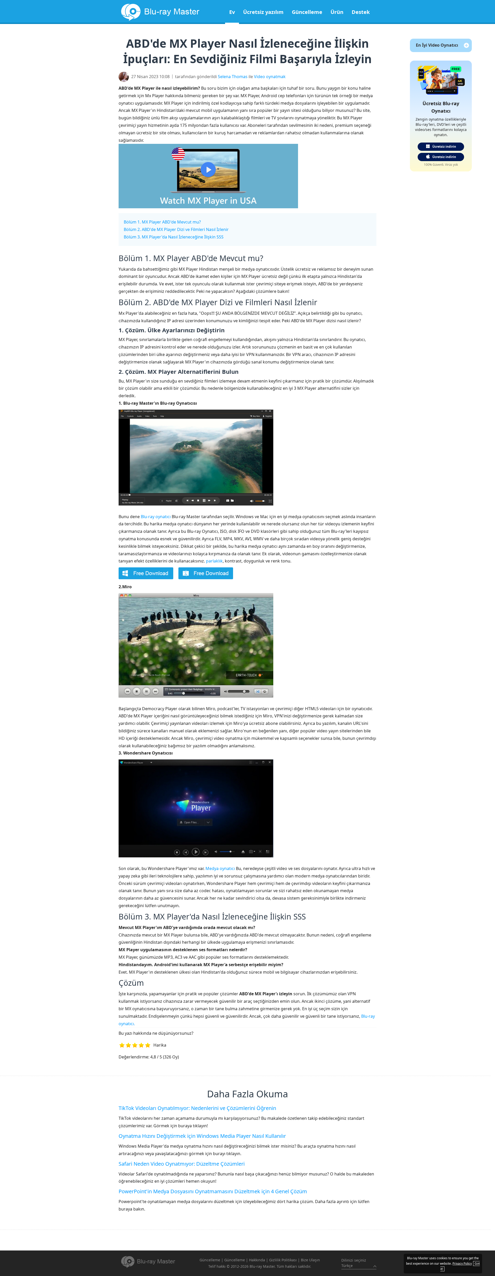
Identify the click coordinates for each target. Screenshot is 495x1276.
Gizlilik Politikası (283, 1259)
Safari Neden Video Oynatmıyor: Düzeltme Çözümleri (182, 1163)
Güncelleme (307, 12)
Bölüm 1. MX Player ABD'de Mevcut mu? (162, 222)
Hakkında (257, 1259)
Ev (232, 12)
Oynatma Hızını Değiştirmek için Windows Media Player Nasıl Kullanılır (202, 1135)
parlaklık (214, 561)
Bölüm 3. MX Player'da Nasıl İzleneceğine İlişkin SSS (174, 237)
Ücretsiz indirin (444, 146)
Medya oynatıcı (220, 868)
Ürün (337, 12)
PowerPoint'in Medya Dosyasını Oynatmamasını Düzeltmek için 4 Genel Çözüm (213, 1191)
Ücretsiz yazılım (263, 12)
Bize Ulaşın (310, 1259)
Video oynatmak (270, 76)
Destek (361, 12)
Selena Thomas (233, 76)
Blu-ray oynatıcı (156, 516)
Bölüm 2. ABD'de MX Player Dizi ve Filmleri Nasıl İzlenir (176, 229)
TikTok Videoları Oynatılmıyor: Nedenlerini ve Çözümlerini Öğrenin (197, 1108)
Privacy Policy (462, 1263)
